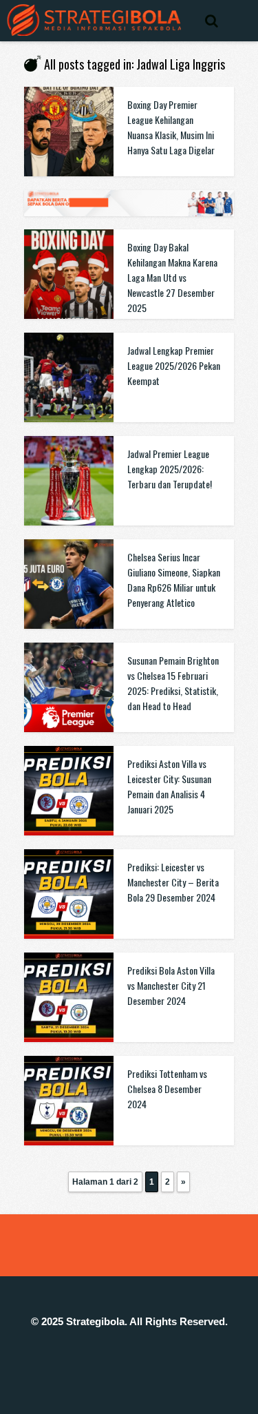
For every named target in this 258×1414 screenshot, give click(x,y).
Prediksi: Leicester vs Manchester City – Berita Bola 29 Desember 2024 (173, 882)
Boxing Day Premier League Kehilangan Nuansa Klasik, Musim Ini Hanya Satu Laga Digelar (171, 127)
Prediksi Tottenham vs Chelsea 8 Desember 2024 (167, 1088)
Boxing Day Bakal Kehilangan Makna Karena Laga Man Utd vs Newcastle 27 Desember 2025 (172, 277)
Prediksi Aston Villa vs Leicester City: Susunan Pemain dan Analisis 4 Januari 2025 (169, 786)
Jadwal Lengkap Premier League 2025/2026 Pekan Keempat (173, 365)
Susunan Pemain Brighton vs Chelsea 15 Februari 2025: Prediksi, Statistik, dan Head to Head (173, 683)
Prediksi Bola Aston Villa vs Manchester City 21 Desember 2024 (171, 985)
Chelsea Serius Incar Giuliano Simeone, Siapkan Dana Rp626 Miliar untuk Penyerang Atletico (173, 580)
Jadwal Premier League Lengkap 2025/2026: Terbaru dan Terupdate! (169, 468)
